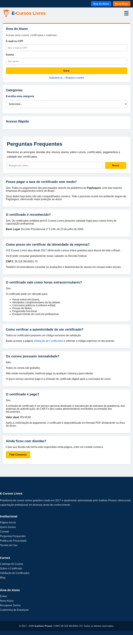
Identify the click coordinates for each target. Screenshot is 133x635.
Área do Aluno (101, 3)
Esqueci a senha (75, 77)
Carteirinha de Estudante (14, 610)
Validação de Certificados (49, 341)
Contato (4, 531)
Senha (10, 54)
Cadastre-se (55, 77)
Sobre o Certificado (11, 568)
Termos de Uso (8, 545)
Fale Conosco (18, 454)
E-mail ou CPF (14, 41)
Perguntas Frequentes (13, 536)
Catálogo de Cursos (11, 564)
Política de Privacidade (13, 540)
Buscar (115, 165)
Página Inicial (8, 522)
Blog (2, 577)
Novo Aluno (121, 3)
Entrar (66, 71)
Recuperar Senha (10, 605)
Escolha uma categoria (20, 96)
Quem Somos (8, 527)
